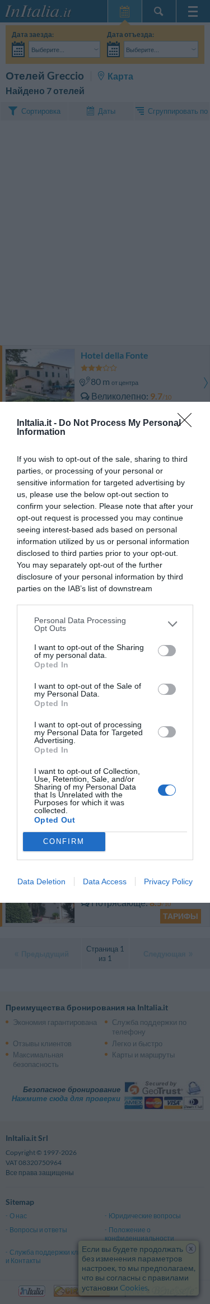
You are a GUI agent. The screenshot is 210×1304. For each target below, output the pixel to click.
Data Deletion (41, 881)
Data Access (105, 881)
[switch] (167, 650)
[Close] (188, 423)
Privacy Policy (168, 881)
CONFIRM (64, 841)
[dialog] (105, 652)
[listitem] (105, 624)
